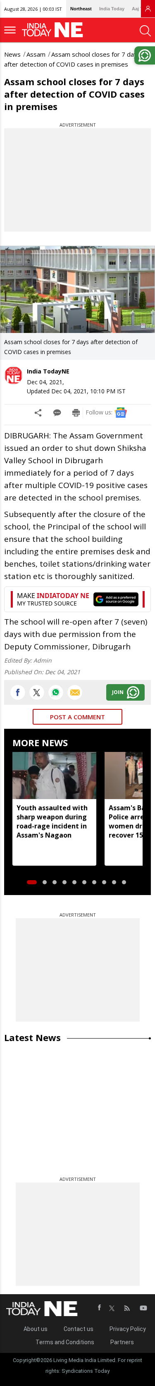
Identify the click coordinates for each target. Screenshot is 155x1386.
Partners (122, 1342)
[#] (55, 692)
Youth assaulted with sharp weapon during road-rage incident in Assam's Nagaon (52, 821)
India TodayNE (48, 371)
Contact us (78, 1329)
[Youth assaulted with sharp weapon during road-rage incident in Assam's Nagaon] (54, 775)
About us (36, 1329)
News (12, 54)
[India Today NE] (55, 30)
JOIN (118, 692)
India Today (111, 8)
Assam (35, 54)
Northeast (81, 8)
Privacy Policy (128, 1329)
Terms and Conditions (65, 1342)
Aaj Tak (140, 8)
